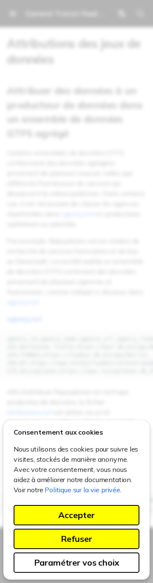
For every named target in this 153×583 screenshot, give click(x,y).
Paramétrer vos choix (76, 562)
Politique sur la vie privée (82, 489)
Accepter (76, 515)
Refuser (76, 538)
